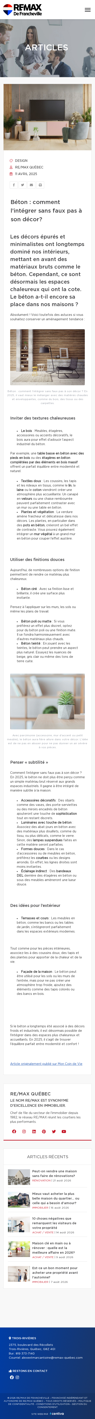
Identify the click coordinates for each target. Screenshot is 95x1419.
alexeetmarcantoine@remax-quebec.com (52, 1357)
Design (20, 160)
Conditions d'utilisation (53, 1404)
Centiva (57, 1413)
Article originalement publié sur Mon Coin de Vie (46, 1064)
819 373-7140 (25, 1353)
